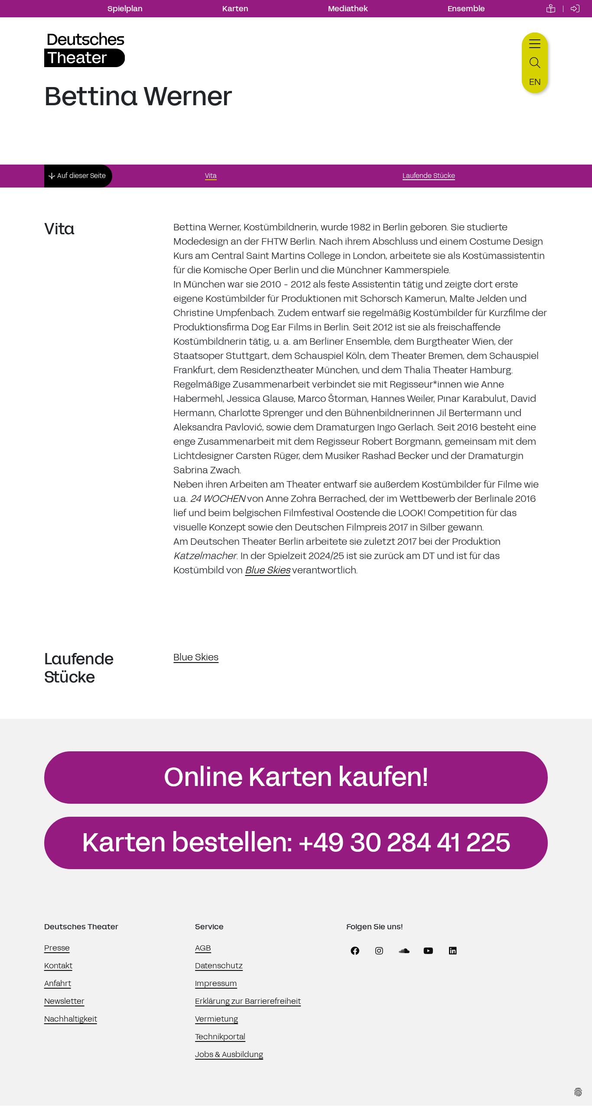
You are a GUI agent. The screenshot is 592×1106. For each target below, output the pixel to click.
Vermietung (216, 1019)
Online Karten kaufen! (296, 777)
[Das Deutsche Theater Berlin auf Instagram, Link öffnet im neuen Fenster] (379, 951)
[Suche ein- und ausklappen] (535, 63)
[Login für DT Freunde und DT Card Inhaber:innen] (575, 8)
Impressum (216, 983)
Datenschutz (219, 965)
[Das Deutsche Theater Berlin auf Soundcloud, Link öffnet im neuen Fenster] (404, 951)
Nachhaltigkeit (70, 1019)
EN (535, 82)
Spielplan (125, 8)
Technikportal (220, 1036)
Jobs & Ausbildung (229, 1054)
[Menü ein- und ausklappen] (535, 42)
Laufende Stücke (429, 175)
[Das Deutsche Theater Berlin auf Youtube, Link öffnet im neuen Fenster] (428, 951)
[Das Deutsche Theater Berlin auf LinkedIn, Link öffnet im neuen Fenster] (453, 951)
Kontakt (58, 965)
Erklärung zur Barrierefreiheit (248, 1001)
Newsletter (64, 1001)
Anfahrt (57, 983)
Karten (235, 8)
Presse (57, 948)
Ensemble (466, 8)
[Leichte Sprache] (550, 8)
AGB (203, 948)
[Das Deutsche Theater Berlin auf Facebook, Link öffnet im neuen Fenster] (355, 951)
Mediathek (348, 8)
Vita (211, 175)
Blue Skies (267, 570)
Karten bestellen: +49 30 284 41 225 (296, 843)
